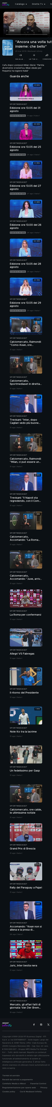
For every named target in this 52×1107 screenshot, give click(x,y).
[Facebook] (34, 1024)
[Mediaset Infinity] (5, 4)
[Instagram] (41, 1024)
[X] (48, 1024)
